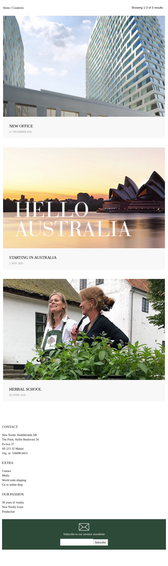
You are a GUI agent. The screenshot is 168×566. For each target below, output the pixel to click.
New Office (21, 126)
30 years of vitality (13, 502)
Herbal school (25, 389)
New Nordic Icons (12, 507)
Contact (6, 471)
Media (5, 475)
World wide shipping (14, 480)
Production (8, 511)
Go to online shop (12, 484)
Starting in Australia (33, 257)
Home (6, 7)
